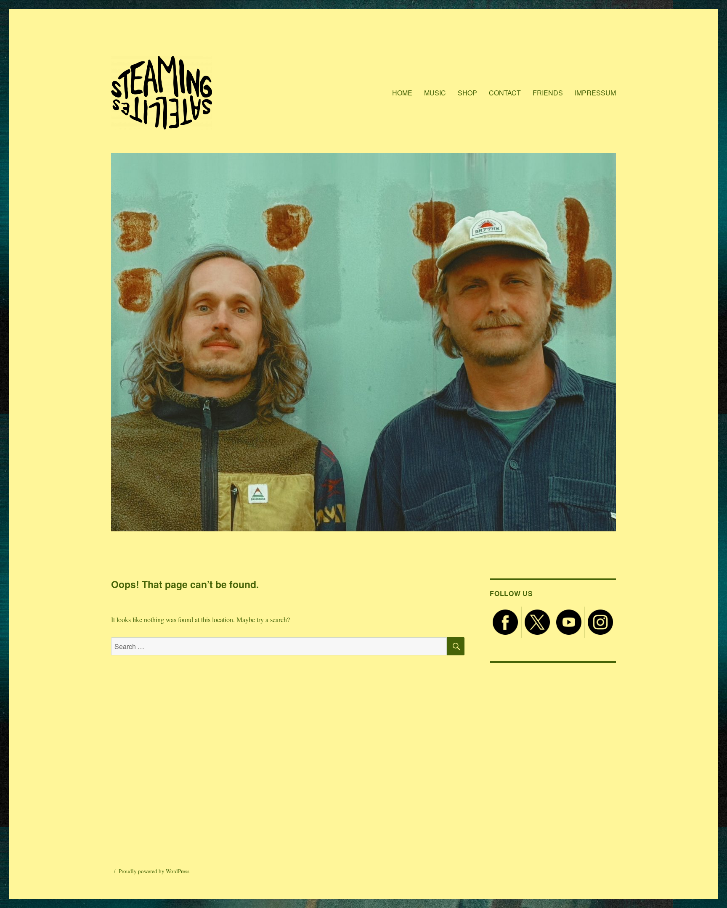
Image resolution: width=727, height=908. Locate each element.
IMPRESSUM (595, 93)
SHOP (467, 93)
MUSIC (435, 93)
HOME (402, 93)
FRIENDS (548, 93)
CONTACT (505, 93)
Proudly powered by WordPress (154, 871)
